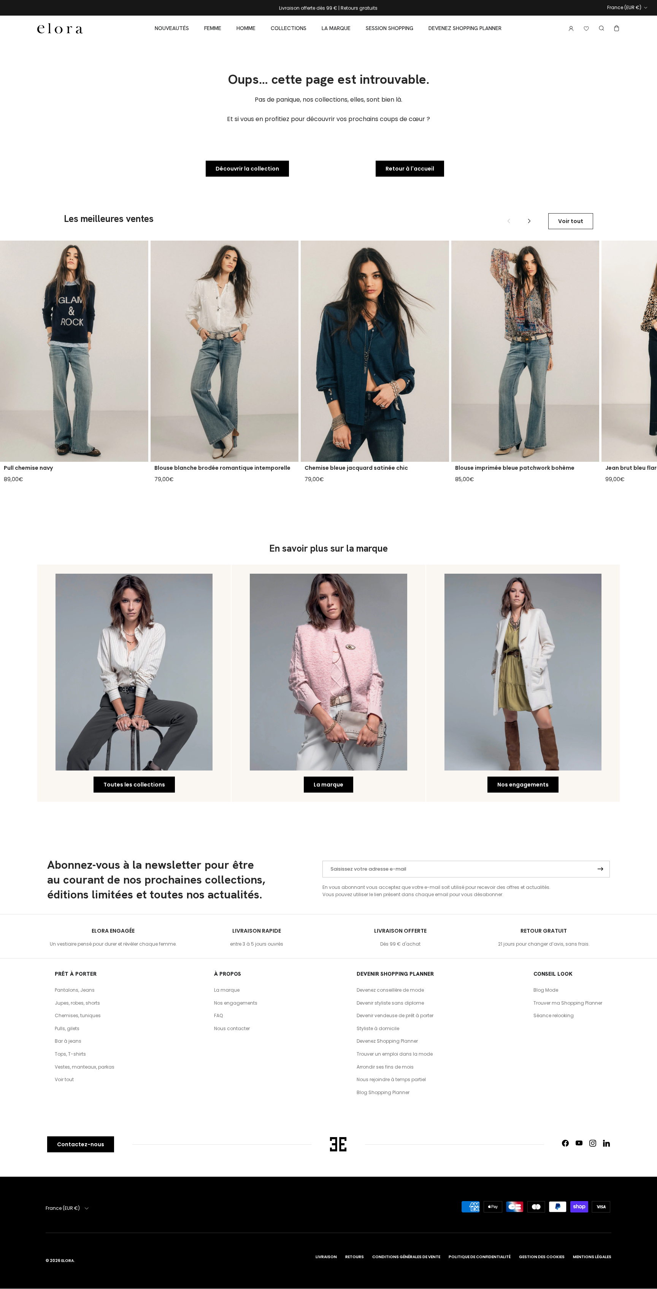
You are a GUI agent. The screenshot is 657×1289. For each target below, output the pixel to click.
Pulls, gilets (67, 1028)
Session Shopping (389, 28)
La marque (336, 28)
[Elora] (60, 28)
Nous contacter (232, 1028)
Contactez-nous (80, 1144)
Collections (288, 28)
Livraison (326, 1257)
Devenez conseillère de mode (390, 990)
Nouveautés (172, 28)
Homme (246, 28)
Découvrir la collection (247, 168)
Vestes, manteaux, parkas (84, 1067)
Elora (67, 1260)
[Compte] (569, 28)
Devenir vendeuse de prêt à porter (395, 1015)
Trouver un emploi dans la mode (395, 1054)
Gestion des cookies (542, 1257)
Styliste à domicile (378, 1028)
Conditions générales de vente (406, 1257)
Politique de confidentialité (480, 1257)
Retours (354, 1257)
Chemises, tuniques (78, 1015)
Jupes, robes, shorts (77, 1003)
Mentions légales (592, 1257)
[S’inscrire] (600, 869)
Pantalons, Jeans (75, 990)
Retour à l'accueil (410, 168)
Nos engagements (523, 784)
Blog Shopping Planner (383, 1092)
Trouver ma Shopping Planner (567, 1003)
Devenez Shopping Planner (464, 28)
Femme (212, 28)
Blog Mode (545, 990)
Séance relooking (553, 1015)
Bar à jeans (68, 1041)
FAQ (218, 1015)
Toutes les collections (134, 784)
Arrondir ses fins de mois (385, 1067)
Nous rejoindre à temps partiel (391, 1079)
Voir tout (570, 221)
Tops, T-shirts (70, 1054)
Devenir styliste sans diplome (390, 1003)
